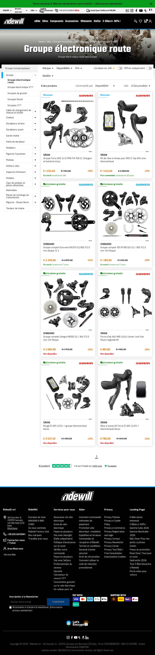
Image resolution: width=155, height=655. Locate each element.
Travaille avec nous (38, 538)
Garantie (58, 571)
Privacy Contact (112, 538)
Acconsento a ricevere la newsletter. (37, 609)
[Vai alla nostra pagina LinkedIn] (87, 637)
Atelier (97, 21)
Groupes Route (15, 99)
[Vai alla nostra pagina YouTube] (76, 637)
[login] (150, 21)
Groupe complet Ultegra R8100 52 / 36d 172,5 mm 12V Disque (66, 338)
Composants (56, 21)
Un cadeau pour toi (63, 589)
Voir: (126, 85)
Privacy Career (111, 546)
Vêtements (86, 21)
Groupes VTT (14, 105)
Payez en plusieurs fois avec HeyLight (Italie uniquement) (63, 535)
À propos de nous (37, 517)
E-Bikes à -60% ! (111, 21)
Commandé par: (84, 85)
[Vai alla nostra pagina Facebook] (72, 637)
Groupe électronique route (103, 41)
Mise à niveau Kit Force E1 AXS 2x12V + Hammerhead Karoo (119, 428)
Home (42, 41)
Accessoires (71, 21)
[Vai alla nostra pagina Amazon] (83, 637)
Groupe (84, 41)
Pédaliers (10, 147)
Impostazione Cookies (115, 556)
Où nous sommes (37, 528)
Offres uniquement (134, 68)
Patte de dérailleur (15, 141)
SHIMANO (48, 244)
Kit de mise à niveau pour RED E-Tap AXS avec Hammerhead (123, 160)
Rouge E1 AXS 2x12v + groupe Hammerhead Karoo (65, 428)
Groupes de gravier (17, 93)
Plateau (10, 159)
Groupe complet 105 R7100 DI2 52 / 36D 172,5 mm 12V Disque (123, 249)
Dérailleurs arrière (15, 123)
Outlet (133, 546)
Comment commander (90, 517)
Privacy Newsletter (114, 542)
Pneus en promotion (140, 549)
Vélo (49, 41)
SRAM (46, 154)
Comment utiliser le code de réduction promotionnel (89, 564)
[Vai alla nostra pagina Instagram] (68, 637)
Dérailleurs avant (14, 129)
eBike (37, 21)
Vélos (45, 21)
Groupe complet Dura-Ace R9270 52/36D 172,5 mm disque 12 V (66, 249)
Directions (12, 528)
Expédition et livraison (90, 535)
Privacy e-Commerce (114, 528)
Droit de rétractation (89, 556)
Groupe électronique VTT (20, 87)
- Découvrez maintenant (108, 3)
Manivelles (11, 190)
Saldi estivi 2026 (138, 560)
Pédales (10, 178)
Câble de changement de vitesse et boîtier (18, 111)
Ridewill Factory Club (38, 531)
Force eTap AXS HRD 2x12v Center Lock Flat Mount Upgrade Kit (122, 338)
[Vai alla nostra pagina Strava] (79, 637)
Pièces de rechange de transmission (17, 196)
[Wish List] (140, 21)
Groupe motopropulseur (65, 41)
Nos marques (35, 535)
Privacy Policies (112, 517)
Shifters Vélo (12, 165)
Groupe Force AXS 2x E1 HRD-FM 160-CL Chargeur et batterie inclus (67, 160)
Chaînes (10, 117)
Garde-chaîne (12, 135)
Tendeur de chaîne (15, 208)
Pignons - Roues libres (17, 202)
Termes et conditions (89, 546)
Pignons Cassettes (15, 153)
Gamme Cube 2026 (139, 528)
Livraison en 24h (103, 68)
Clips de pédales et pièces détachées (15, 184)
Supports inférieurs (16, 172)
